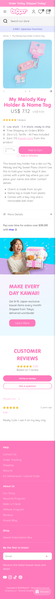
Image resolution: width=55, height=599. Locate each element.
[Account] (34, 10)
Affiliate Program (13, 509)
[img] (10, 407)
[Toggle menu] (4, 11)
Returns (8, 470)
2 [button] (29, 91)
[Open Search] (5, 21)
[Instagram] (10, 577)
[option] (28, 29)
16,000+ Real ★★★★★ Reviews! (28, 29)
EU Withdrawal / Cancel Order (21, 476)
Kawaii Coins (25, 138)
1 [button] (25, 91)
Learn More (22, 323)
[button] (10, 120)
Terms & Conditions (26, 590)
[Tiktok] (15, 577)
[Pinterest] (20, 577)
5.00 (35, 366)
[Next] (51, 91)
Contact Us (9, 454)
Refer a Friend (11, 504)
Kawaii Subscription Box (17, 537)
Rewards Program (14, 498)
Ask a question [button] (27, 386)
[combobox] (23, 21)
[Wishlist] (40, 11)
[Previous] (4, 91)
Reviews (8, 515)
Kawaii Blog (10, 520)
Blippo (25, 587)
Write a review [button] (27, 378)
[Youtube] (5, 577)
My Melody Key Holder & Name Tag (28, 36)
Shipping (8, 465)
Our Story (9, 493)
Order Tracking (12, 459)
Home (6, 36)
